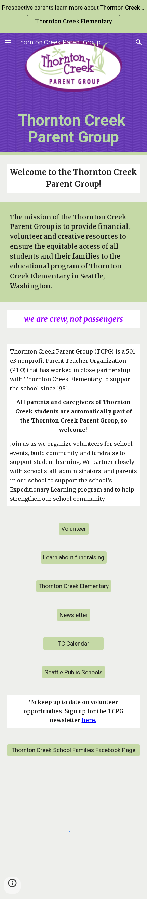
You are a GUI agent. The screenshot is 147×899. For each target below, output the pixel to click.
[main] (73, 127)
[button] (8, 42)
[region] (73, 16)
